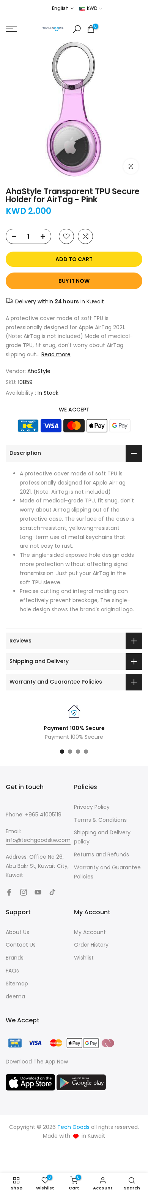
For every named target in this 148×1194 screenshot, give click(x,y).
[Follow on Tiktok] (52, 892)
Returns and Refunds (101, 854)
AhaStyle (38, 371)
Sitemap (17, 983)
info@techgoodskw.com (38, 840)
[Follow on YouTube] (38, 892)
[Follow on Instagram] (23, 892)
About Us (17, 932)
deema (15, 996)
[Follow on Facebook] (9, 892)
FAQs (12, 970)
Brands (15, 957)
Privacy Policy (92, 807)
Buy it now (74, 281)
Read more (56, 354)
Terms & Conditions (100, 820)
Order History (91, 945)
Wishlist (84, 957)
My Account (90, 932)
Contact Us (21, 945)
